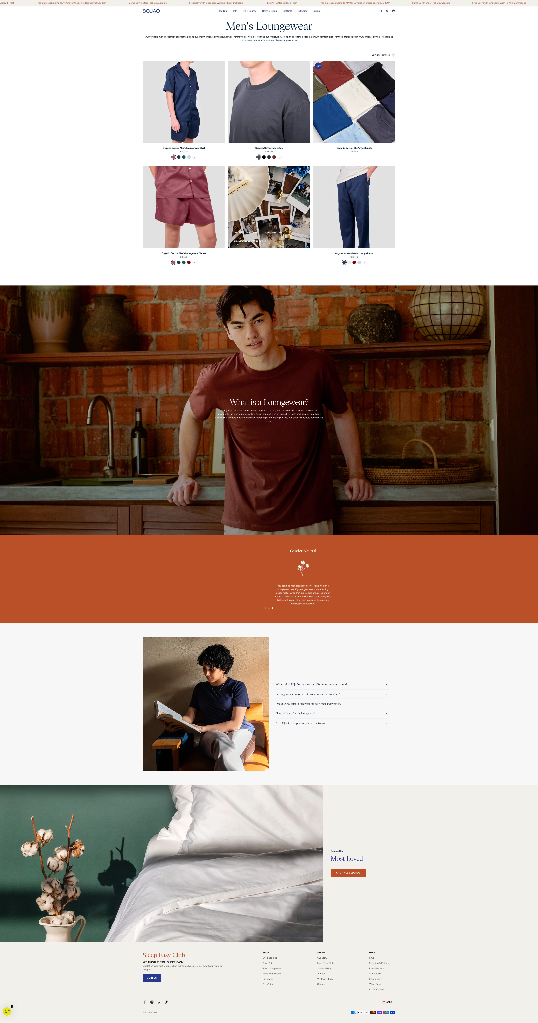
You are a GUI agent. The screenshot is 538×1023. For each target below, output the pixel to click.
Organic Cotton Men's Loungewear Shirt (184, 148)
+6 (194, 157)
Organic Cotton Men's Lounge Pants (354, 253)
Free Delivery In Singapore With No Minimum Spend (169, 2)
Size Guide (268, 984)
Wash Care (375, 984)
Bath (234, 11)
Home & (269, 11)
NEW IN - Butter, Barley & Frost (234, 2)
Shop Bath (268, 963)
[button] (7, 1011)
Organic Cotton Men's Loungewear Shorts (184, 253)
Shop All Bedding (348, 872)
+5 (279, 157)
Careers (321, 984)
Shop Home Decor (272, 973)
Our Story (322, 957)
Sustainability (324, 968)
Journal (316, 11)
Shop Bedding (270, 957)
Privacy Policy (376, 968)
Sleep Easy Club (325, 963)
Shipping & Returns (379, 963)
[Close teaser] (12, 1006)
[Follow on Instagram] (152, 1002)
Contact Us (375, 973)
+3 (364, 262)
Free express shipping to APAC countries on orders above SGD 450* (308, 2)
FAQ (371, 957)
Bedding (222, 11)
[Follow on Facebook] (145, 1002)
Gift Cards (302, 11)
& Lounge (250, 11)
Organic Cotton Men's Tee (269, 148)
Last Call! (287, 11)
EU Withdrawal (377, 989)
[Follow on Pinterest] (159, 1002)
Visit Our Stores (325, 978)
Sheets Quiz (375, 978)
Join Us (152, 977)
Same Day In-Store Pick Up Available (101, 2)
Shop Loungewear (272, 968)
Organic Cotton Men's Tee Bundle (354, 148)
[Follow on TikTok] (166, 1002)
